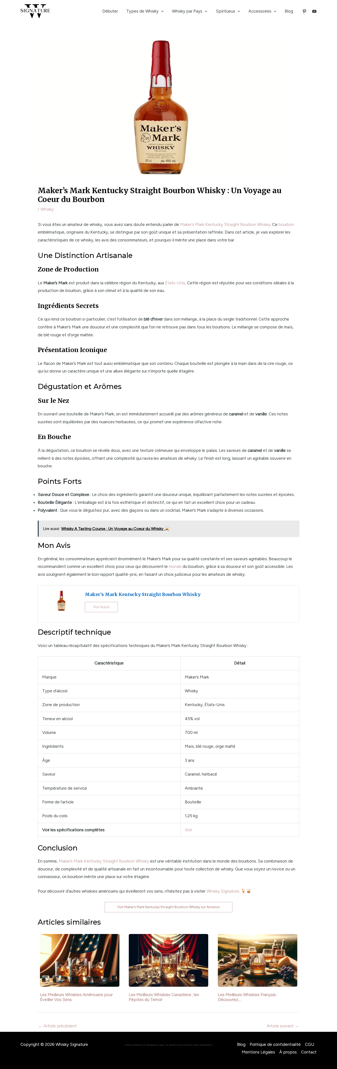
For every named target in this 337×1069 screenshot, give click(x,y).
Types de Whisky (142, 11)
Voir (188, 829)
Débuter (110, 11)
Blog (289, 11)
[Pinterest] (304, 11)
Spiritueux (225, 11)
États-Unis (175, 282)
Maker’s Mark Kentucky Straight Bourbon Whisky (225, 224)
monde (175, 566)
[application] (161, 11)
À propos (288, 1052)
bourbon (286, 224)
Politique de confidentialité (275, 1044)
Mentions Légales (258, 1052)
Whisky (47, 209)
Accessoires (259, 11)
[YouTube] (314, 11)
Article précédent (57, 1025)
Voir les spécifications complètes (73, 829)
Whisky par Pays (187, 11)
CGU (309, 1044)
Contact (309, 1052)
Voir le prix (101, 607)
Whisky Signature (222, 891)
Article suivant (283, 1025)
